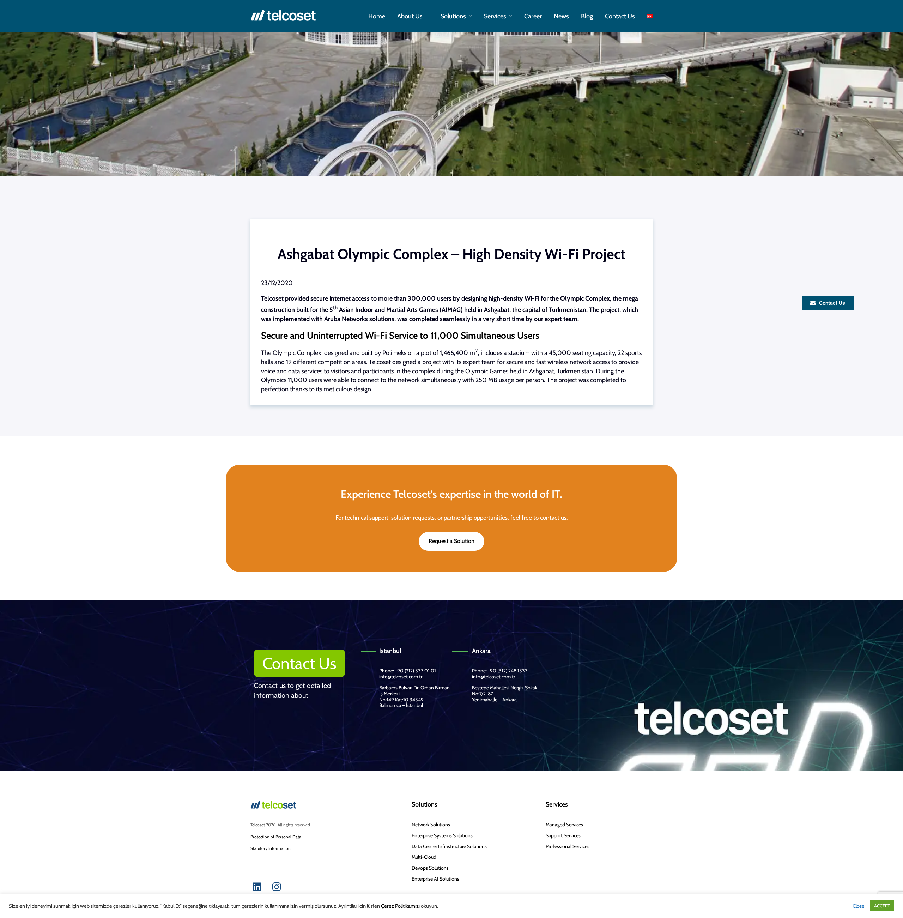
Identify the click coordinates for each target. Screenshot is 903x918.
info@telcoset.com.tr (400, 677)
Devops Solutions (430, 868)
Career (533, 16)
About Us (410, 16)
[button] (299, 663)
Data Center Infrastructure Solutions (449, 846)
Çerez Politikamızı (400, 906)
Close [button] (859, 906)
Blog (587, 16)
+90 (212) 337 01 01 (415, 671)
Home (376, 16)
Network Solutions (431, 824)
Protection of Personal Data (275, 836)
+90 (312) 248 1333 (508, 671)
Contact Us (620, 16)
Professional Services (567, 846)
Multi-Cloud (424, 857)
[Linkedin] (257, 887)
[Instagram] (276, 887)
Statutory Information (270, 848)
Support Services (563, 835)
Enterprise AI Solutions (435, 879)
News (561, 16)
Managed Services (564, 824)
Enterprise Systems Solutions (442, 835)
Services (495, 16)
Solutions (453, 16)
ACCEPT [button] (882, 905)
